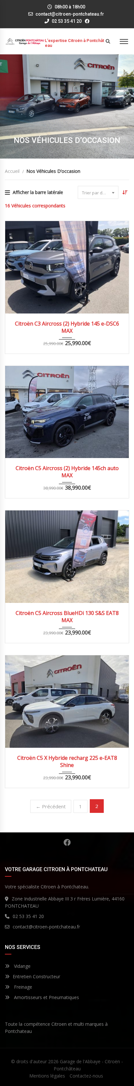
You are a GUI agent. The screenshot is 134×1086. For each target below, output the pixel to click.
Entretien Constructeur (36, 976)
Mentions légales (47, 1076)
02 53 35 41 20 (66, 21)
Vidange (22, 966)
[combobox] (98, 192)
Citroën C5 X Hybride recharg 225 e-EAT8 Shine (67, 761)
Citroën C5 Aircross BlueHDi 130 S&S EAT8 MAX (67, 616)
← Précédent (51, 806)
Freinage (22, 987)
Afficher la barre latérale (38, 192)
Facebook (67, 842)
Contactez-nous (86, 1076)
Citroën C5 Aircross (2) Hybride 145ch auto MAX (67, 472)
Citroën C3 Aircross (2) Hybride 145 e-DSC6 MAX (67, 327)
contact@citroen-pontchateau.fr (69, 14)
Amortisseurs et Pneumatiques (46, 997)
